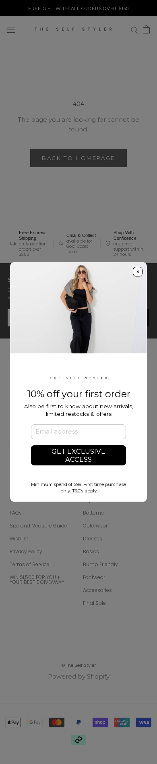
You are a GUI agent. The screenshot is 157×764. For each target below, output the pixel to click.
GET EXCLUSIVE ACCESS (78, 455)
